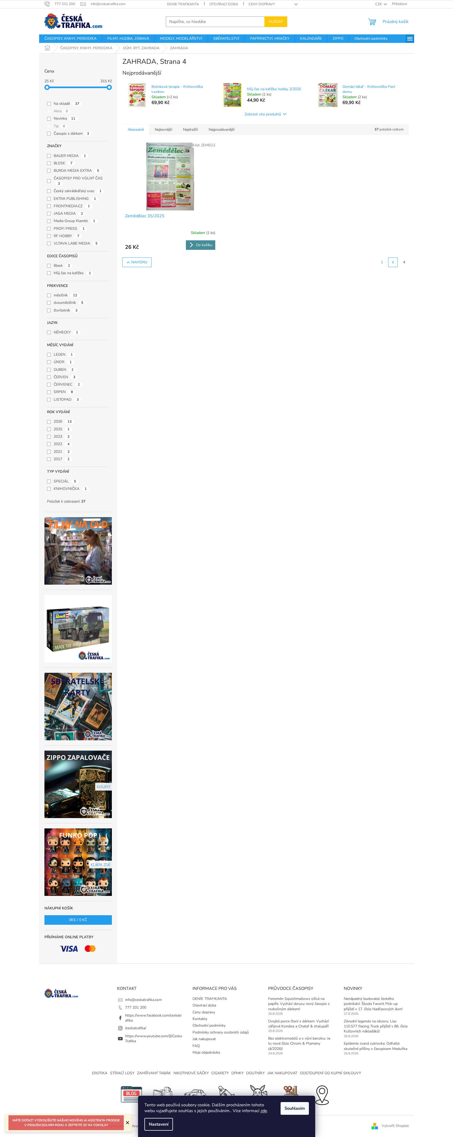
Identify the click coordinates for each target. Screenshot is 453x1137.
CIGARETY (220, 1073)
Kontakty (200, 1018)
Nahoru (139, 262)
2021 (62, 451)
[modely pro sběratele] (195, 1094)
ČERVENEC (67, 384)
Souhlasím (295, 1108)
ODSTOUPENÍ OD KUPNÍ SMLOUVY (330, 1073)
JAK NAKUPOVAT (282, 1073)
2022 (62, 443)
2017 (62, 459)
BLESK (63, 163)
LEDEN (63, 354)
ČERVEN (64, 377)
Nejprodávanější (222, 129)
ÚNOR (63, 361)
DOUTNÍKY (255, 1073)
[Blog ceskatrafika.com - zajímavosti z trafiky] (131, 1094)
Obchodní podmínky (209, 1025)
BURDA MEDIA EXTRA (76, 170)
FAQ (196, 1045)
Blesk (62, 265)
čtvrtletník (65, 310)
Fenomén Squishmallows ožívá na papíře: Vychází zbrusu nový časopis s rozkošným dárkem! (299, 1004)
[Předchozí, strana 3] (393, 262)
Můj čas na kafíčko (72, 273)
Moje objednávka (206, 1052)
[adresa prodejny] (322, 1094)
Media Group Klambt (74, 220)
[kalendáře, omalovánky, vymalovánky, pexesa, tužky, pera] (290, 1094)
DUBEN (64, 369)
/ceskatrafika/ (135, 1028)
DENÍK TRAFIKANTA (183, 4)
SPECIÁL (65, 481)
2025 (62, 429)
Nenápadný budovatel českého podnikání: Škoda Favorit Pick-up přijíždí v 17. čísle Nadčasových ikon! (373, 1004)
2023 (62, 436)
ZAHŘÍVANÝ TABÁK (154, 1073)
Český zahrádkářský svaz (78, 190)
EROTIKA (99, 1073)
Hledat (276, 21)
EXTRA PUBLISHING (75, 198)
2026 (63, 421)
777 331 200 (135, 1007)
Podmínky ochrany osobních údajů (221, 1032)
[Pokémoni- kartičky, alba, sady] (258, 1094)
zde (263, 1111)
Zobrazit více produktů (263, 114)
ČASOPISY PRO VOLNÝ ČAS (79, 181)
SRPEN (63, 391)
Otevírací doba (223, 4)
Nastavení (158, 1124)
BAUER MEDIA (70, 155)
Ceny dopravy (262, 4)
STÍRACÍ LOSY (122, 1073)
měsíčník (65, 295)
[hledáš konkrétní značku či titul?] (226, 1094)
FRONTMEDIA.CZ (72, 206)
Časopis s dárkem (71, 133)
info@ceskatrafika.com (143, 999)
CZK (379, 4)
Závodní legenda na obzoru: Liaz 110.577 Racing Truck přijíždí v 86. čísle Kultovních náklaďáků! (376, 1026)
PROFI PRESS (69, 228)
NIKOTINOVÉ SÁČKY (191, 1073)
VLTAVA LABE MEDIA (76, 243)
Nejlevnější (163, 129)
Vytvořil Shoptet (395, 1126)
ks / (78, 919)
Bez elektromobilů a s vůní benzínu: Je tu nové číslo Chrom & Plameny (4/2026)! (299, 1043)
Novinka (64, 118)
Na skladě (66, 103)
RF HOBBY (66, 235)
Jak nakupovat (204, 1038)
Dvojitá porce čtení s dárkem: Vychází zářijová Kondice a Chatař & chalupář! (298, 1024)
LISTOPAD (66, 399)
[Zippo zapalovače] (163, 1094)
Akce (61, 111)
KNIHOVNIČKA (70, 488)
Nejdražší (190, 129)
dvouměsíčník (68, 302)
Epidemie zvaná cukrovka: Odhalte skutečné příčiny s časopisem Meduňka (375, 1046)
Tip (59, 126)
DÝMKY (237, 1073)
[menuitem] (70, 38)
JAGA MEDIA (68, 213)
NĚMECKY (66, 332)
